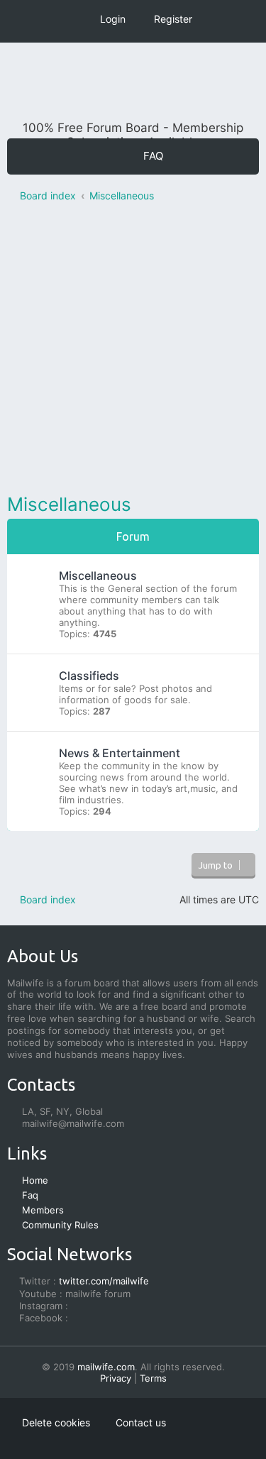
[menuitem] (145, 156)
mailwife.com (106, 1366)
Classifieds (89, 675)
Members (43, 1210)
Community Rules (60, 1224)
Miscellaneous (69, 504)
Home (35, 1180)
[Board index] (133, 85)
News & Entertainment (119, 753)
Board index (48, 899)
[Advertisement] (133, 351)
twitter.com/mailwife (104, 1281)
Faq (30, 1195)
